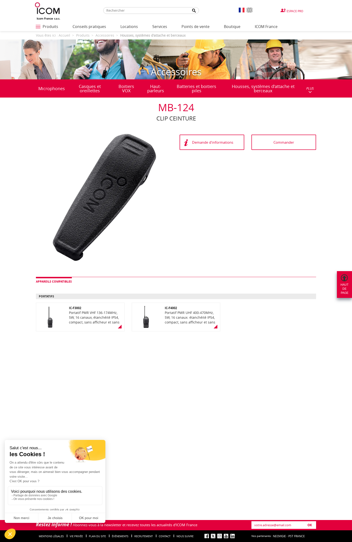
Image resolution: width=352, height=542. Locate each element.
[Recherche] (194, 11)
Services (159, 26)
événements (120, 536)
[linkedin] (232, 536)
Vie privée (76, 536)
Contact (164, 536)
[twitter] (213, 536)
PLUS (310, 88)
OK (309, 525)
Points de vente (196, 26)
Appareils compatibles (54, 281)
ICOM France (266, 26)
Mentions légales (51, 536)
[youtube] (226, 536)
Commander (283, 142)
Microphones (51, 88)
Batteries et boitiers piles (196, 88)
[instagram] (219, 536)
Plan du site (97, 536)
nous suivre (184, 536)
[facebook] (206, 536)
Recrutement (143, 536)
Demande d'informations (212, 142)
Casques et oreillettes (90, 88)
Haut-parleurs (155, 88)
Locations (129, 26)
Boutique (232, 26)
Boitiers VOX (126, 88)
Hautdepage (344, 289)
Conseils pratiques (89, 26)
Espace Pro (295, 11)
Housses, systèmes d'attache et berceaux (263, 88)
